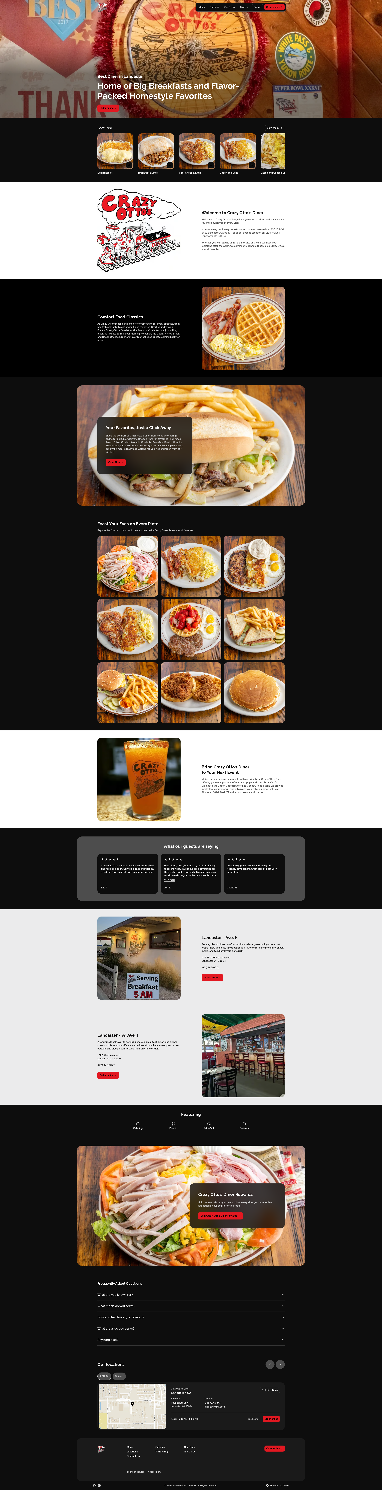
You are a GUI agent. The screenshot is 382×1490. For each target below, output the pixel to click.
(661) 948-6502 (212, 1403)
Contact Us (133, 1456)
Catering (214, 7)
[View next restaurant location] (280, 1364)
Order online (271, 1418)
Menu (202, 7)
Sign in (257, 7)
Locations (132, 1451)
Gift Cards (190, 1451)
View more (169, 880)
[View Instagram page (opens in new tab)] (99, 1485)
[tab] (104, 1376)
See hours (253, 1419)
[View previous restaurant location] (270, 1364)
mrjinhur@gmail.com (215, 1406)
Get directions (270, 1390)
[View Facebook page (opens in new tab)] (94, 1485)
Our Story (229, 7)
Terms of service (135, 1471)
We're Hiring (162, 1451)
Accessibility (154, 1471)
